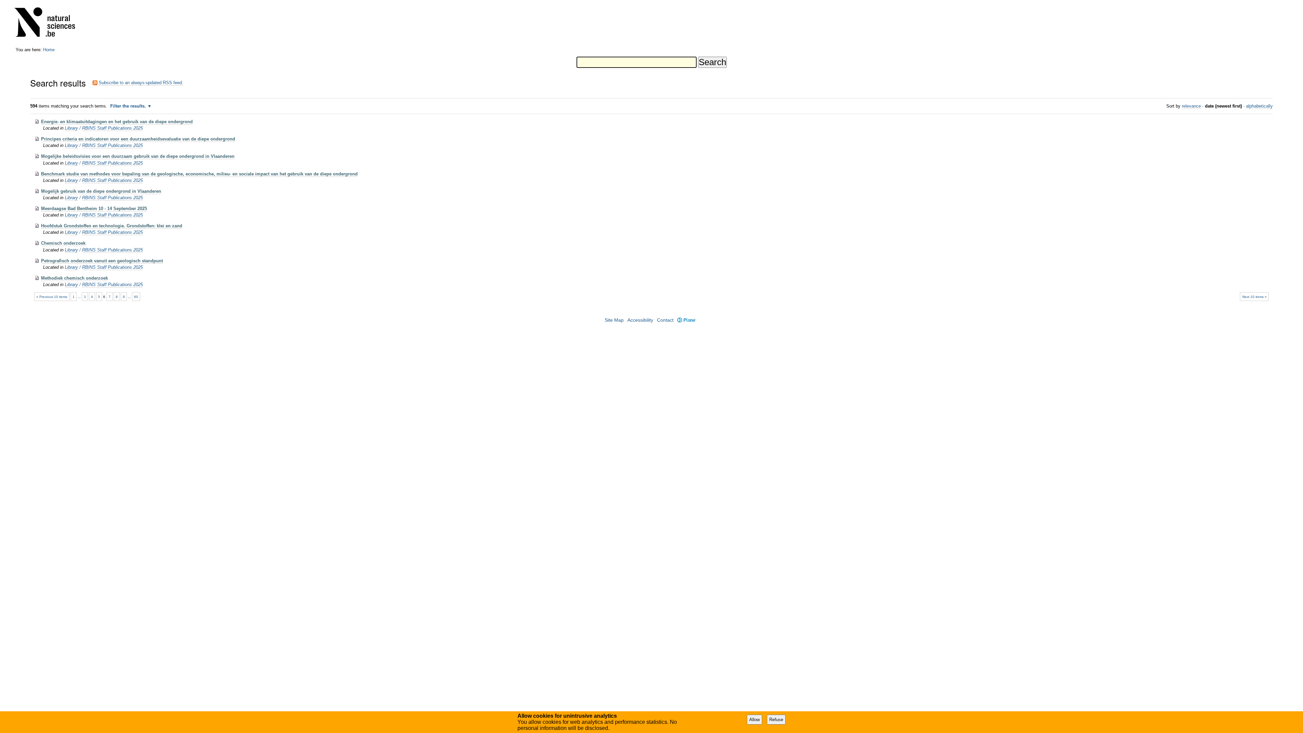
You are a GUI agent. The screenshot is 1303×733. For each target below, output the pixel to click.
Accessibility (640, 320)
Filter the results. (128, 106)
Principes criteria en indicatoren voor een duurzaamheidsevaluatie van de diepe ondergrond (138, 139)
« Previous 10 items (51, 297)
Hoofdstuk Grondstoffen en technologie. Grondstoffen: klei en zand (111, 225)
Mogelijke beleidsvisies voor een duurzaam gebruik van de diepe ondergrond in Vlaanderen (137, 156)
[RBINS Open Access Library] (49, 23)
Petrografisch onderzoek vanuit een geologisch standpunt (102, 260)
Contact (665, 320)
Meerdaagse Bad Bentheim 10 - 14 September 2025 (94, 208)
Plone (686, 320)
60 (136, 297)
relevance (1191, 106)
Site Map (614, 320)
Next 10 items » (1254, 297)
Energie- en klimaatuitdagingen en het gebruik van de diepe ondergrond (117, 121)
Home (49, 49)
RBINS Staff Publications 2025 (112, 128)
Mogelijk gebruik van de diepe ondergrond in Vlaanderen (101, 191)
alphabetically (1259, 106)
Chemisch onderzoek (63, 243)
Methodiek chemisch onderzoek (74, 278)
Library (71, 128)
